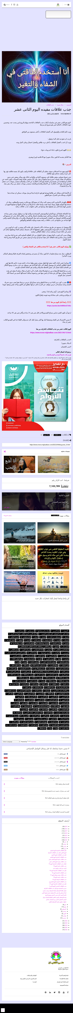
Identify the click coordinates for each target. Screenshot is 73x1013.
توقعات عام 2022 (64, 678)
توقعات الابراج (41, 675)
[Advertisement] (36, 35)
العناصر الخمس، (16, 656)
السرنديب (66, 653)
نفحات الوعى (65, 728)
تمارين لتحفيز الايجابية (26, 589)
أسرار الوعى (20, 631)
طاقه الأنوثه (16, 706)
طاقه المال (45, 709)
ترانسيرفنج (51, 668)
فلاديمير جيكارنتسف (42, 719)
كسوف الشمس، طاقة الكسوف (60, 725)
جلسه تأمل (35, 684)
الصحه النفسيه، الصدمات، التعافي (16, 653)
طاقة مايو (24, 703)
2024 (66, 925)
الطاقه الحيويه (53, 656)
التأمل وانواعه (55, 515)
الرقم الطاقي (14, 649)
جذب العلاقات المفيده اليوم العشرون (56, 470)
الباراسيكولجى (27, 637)
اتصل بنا (34, 982)
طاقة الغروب (40, 700)
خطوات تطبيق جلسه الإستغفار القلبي (57, 902)
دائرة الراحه (25, 684)
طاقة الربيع (21, 697)
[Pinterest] (45, 992)
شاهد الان (6, 507)
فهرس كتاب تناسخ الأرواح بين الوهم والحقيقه (59, 355)
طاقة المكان (20, 700)
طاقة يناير (16, 703)
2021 (66, 840)
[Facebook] (11, 4)
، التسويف (66, 631)
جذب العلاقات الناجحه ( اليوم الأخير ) (57, 886)
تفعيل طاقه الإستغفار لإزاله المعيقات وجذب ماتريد (54, 890)
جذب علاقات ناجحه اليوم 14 (59, 866)
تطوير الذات (13, 668)
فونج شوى (30, 719)
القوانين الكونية (50, 659)
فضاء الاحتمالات (64, 719)
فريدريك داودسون (13, 716)
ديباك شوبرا (60, 105)
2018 (66, 833)
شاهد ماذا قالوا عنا (64, 978)
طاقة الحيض (54, 697)
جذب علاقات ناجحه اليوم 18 (59, 877)
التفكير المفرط (11, 640)
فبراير (64, 844)
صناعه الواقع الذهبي (63, 694)
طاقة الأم (10, 694)
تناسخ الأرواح (65, 675)
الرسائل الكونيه (26, 649)
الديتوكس (49, 649)
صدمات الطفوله (11, 690)
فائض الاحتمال (36, 716)
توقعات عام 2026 (64, 681)
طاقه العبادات (65, 709)
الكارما (40, 659)
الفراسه (66, 659)
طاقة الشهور (65, 700)
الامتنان (36, 637)
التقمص (67, 643)
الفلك (59, 659)
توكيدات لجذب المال (20, 681)
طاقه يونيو (25, 709)
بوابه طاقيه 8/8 (16, 665)
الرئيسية (69, 105)
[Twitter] (55, 992)
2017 (66, 831)
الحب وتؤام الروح (17, 643)
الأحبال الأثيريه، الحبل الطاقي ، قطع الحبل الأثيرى (24, 634)
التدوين (28, 640)
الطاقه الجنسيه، (64, 656)
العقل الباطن (41, 656)
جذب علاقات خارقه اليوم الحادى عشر (57, 859)
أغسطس (64, 909)
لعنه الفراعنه (34, 725)
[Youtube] (17, 4)
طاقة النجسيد (65, 703)
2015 (66, 826)
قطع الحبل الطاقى (42, 722)
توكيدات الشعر (33, 681)
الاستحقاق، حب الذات (55, 637)
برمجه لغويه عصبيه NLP (39, 665)
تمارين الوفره (27, 671)
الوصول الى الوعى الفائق (25, 540)
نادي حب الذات (12, 725)
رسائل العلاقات (50, 687)
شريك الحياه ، (38, 690)
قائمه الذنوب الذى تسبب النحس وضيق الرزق (55, 895)
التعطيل (21, 640)
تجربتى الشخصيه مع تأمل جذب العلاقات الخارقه (55, 888)
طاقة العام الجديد (53, 700)
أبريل (64, 848)
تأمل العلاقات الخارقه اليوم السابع (58, 850)
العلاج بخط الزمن (29, 656)
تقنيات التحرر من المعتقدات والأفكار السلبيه (47, 671)
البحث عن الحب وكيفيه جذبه (59, 868)
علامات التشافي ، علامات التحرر (34, 712)
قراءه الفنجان (54, 722)
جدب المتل (66, 684)
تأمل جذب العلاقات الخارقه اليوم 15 (58, 870)
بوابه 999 (26, 665)
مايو (65, 904)
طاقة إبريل (41, 694)
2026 (66, 929)
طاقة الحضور (65, 697)
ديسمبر (64, 918)
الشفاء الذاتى (33, 653)
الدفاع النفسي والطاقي (62, 649)
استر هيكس (31, 631)
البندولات (66, 640)
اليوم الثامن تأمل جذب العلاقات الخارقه (57, 852)
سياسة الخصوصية (64, 985)
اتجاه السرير (56, 631)
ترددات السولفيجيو (25, 668)
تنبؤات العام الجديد (53, 675)
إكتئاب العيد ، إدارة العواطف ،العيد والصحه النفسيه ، (55, 634)
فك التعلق (54, 719)
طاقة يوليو (66, 706)
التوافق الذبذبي (30, 643)
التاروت (58, 640)
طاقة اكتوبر (20, 694)
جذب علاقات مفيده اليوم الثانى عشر (57, 861)
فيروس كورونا (20, 719)
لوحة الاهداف (23, 725)
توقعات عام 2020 (28, 675)
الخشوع (57, 646)
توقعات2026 (52, 681)
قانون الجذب (65, 722)
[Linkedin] (50, 992)
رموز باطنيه (28, 687)
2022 (66, 921)
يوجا (51, 728)
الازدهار (67, 637)
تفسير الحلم (65, 671)
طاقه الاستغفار (28, 706)
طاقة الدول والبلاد (32, 697)
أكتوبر (64, 913)
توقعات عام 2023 (50, 678)
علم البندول (66, 716)
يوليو (65, 907)
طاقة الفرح (30, 700)
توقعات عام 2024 (37, 678)
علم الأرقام (19, 712)
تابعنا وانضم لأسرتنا (63, 975)
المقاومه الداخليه (64, 662)
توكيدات (43, 681)
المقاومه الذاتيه (34, 662)
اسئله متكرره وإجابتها (43, 631)
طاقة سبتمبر (54, 703)
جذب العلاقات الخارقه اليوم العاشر (58, 857)
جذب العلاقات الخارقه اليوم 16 (59, 873)
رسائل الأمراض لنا (64, 687)
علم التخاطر (55, 716)
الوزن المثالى (65, 665)
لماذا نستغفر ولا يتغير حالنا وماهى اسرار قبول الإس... (53, 893)
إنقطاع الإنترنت (54, 665)
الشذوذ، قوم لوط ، (45, 653)
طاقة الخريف (44, 697)
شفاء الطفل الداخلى (25, 690)
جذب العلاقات (50, 105)
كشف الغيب (44, 725)
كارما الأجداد (15, 722)
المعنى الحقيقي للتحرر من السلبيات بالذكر (56, 899)
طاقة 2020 (51, 694)
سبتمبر (64, 911)
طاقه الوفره (34, 709)
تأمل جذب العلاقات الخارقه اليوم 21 (58, 884)
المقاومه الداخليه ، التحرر (49, 662)
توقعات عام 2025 (24, 678)
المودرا (25, 662)
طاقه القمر (54, 709)
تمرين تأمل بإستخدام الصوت (57, 540)
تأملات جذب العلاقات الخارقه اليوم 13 (57, 864)
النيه (18, 662)
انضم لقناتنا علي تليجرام (62, 982)
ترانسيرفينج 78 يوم (40, 668)
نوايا (56, 728)
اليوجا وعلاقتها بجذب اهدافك (57, 590)
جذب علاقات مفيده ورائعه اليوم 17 (58, 875)
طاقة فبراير (44, 703)
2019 (66, 835)
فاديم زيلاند (25, 716)
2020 (66, 837)
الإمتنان (44, 637)
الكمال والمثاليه (30, 659)
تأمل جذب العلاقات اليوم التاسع (59, 855)
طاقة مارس (34, 703)
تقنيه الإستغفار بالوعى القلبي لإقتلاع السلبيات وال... (54, 897)
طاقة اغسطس (31, 694)
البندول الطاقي (15, 637)
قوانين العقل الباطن (28, 722)
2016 (66, 828)
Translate (33, 741)
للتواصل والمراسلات (31, 975)
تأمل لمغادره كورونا (63, 668)
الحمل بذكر (66, 646)
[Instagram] (14, 4)
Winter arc (43, 728)
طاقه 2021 (56, 706)
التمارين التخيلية (56, 643)
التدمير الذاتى (37, 640)
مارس (64, 846)
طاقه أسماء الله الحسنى (42, 706)
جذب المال (45, 684)
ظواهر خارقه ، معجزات (62, 712)
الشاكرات (57, 653)
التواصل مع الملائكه (43, 643)
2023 (66, 923)
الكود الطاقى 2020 (17, 659)
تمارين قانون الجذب (14, 671)
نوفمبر (64, 915)
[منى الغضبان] (58, 5)
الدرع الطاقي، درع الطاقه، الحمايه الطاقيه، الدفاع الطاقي (35, 646)
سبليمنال (47, 690)
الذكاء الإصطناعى (38, 649)
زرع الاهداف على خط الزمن (61, 690)
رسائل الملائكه (39, 687)
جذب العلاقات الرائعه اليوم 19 (24, 470)
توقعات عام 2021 (15, 675)
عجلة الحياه (49, 712)
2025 (66, 927)
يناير (65, 842)
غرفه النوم (46, 716)
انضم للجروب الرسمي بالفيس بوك (28, 978)
